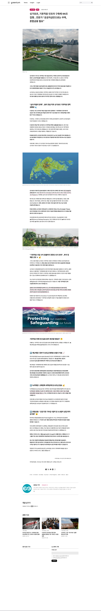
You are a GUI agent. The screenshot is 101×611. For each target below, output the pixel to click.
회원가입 (44, 309)
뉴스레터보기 (56, 309)
